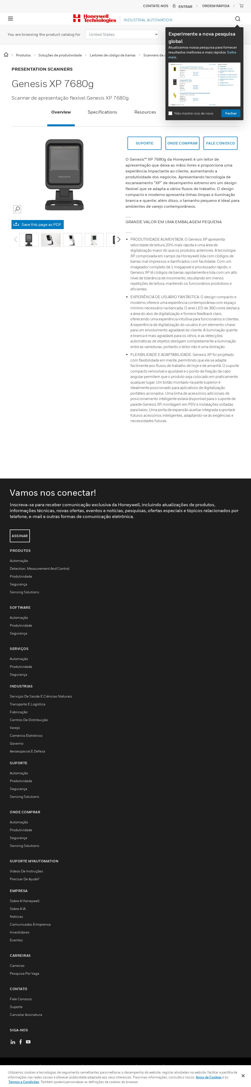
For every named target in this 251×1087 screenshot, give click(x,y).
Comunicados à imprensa (30, 924)
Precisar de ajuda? (24, 879)
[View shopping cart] (241, 5)
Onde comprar (182, 143)
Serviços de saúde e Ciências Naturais (41, 696)
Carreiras (17, 965)
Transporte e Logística (27, 704)
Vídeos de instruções (26, 871)
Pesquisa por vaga (24, 973)
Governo (16, 743)
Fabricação (18, 712)
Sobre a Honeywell (24, 901)
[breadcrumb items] (6, 54)
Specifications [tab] (102, 112)
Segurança (18, 584)
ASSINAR (20, 536)
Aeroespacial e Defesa (27, 751)
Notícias (16, 916)
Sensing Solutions (24, 592)
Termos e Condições (24, 1082)
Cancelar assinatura (26, 1014)
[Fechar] (243, 1075)
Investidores (19, 932)
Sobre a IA (17, 908)
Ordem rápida (215, 6)
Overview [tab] (61, 112)
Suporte (144, 143)
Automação (19, 560)
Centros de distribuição (29, 720)
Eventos (16, 940)
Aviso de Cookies (209, 1077)
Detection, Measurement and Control (39, 568)
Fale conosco (220, 143)
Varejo (15, 727)
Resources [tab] (145, 112)
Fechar (231, 113)
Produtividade (21, 576)
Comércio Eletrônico (26, 735)
